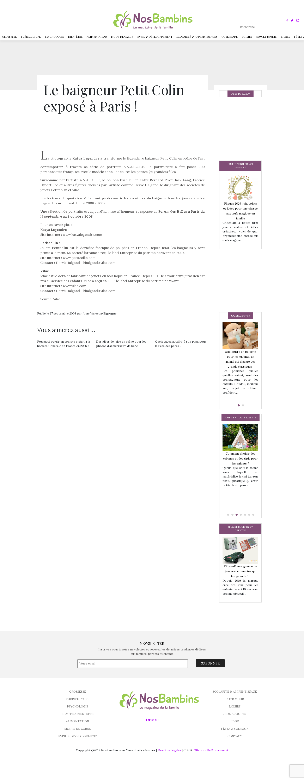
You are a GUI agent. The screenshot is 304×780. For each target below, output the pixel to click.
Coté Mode (229, 36)
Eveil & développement (154, 36)
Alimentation (97, 36)
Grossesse (9, 36)
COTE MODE (235, 699)
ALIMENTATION (77, 721)
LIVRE (235, 721)
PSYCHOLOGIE (77, 706)
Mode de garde (122, 36)
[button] (238, 405)
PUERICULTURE (77, 699)
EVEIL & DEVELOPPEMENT (77, 736)
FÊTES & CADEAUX (234, 729)
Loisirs (247, 36)
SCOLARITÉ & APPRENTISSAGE (235, 691)
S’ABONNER (210, 663)
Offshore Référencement (211, 750)
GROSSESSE (77, 691)
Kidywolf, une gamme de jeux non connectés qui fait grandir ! (240, 571)
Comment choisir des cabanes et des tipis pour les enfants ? (240, 458)
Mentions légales (169, 750)
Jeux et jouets (266, 36)
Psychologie (54, 36)
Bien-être (75, 36)
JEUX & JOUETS (234, 714)
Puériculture (31, 36)
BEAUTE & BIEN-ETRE (77, 714)
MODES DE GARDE (77, 729)
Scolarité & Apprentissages (196, 36)
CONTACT (234, 736)
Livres (285, 36)
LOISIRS (235, 706)
